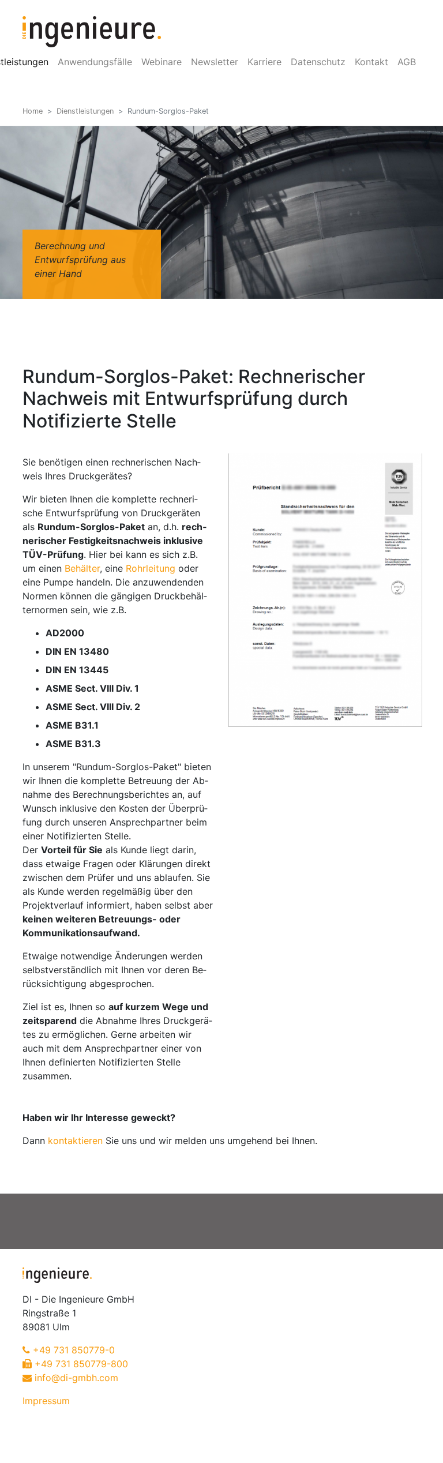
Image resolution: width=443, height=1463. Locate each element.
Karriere (264, 61)
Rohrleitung (150, 568)
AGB (406, 61)
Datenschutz (318, 61)
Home (32, 111)
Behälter (82, 568)
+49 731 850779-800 (81, 1364)
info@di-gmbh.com (76, 1377)
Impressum (46, 1400)
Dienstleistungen (85, 111)
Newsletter (214, 61)
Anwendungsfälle (95, 61)
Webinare (161, 61)
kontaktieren (75, 1140)
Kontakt (371, 61)
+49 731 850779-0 (74, 1350)
